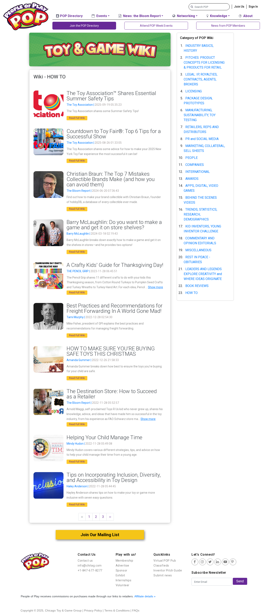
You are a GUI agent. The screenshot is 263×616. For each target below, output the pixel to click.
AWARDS (191, 179)
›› (110, 517)
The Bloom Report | (79, 190)
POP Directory (71, 16)
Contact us (85, 560)
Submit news (162, 575)
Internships (124, 580)
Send (240, 581)
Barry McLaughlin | (79, 233)
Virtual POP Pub (164, 560)
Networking (185, 16)
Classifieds (161, 565)
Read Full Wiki (77, 118)
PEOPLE (191, 158)
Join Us (239, 6)
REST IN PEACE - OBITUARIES (197, 259)
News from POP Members (228, 25)
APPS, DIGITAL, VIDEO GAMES (201, 188)
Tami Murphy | (76, 317)
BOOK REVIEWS (197, 286)
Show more (155, 287)
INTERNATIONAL (197, 172)
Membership (124, 560)
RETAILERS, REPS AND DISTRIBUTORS (201, 129)
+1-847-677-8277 (90, 570)
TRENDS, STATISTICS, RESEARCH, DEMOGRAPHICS (200, 214)
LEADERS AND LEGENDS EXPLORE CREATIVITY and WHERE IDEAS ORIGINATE (203, 274)
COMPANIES (194, 165)
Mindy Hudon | (76, 443)
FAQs (135, 610)
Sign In (253, 6)
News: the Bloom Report (141, 16)
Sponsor (121, 570)
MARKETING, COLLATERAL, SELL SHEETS (204, 148)
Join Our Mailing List (100, 534)
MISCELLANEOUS (198, 250)
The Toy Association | (81, 104)
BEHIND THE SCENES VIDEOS (200, 200)
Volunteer (122, 585)
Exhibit (120, 575)
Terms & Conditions (117, 610)
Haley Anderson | (78, 486)
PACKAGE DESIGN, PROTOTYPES (198, 100)
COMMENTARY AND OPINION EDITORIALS (200, 240)
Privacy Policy (93, 610)
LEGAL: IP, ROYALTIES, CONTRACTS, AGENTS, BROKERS (200, 79)
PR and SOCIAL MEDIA (202, 139)
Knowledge (218, 16)
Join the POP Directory (84, 25)
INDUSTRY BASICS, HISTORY (198, 48)
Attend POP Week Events (156, 25)
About (247, 16)
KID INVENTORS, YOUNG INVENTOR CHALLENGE (202, 228)
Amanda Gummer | (79, 360)
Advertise (122, 565)
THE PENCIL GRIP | (78, 271)
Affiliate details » (145, 596)
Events (101, 16)
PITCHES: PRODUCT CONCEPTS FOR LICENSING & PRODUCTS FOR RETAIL (204, 62)
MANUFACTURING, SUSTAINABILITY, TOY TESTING (200, 115)
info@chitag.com (90, 565)
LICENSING (193, 91)
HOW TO (191, 293)
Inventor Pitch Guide (167, 570)
